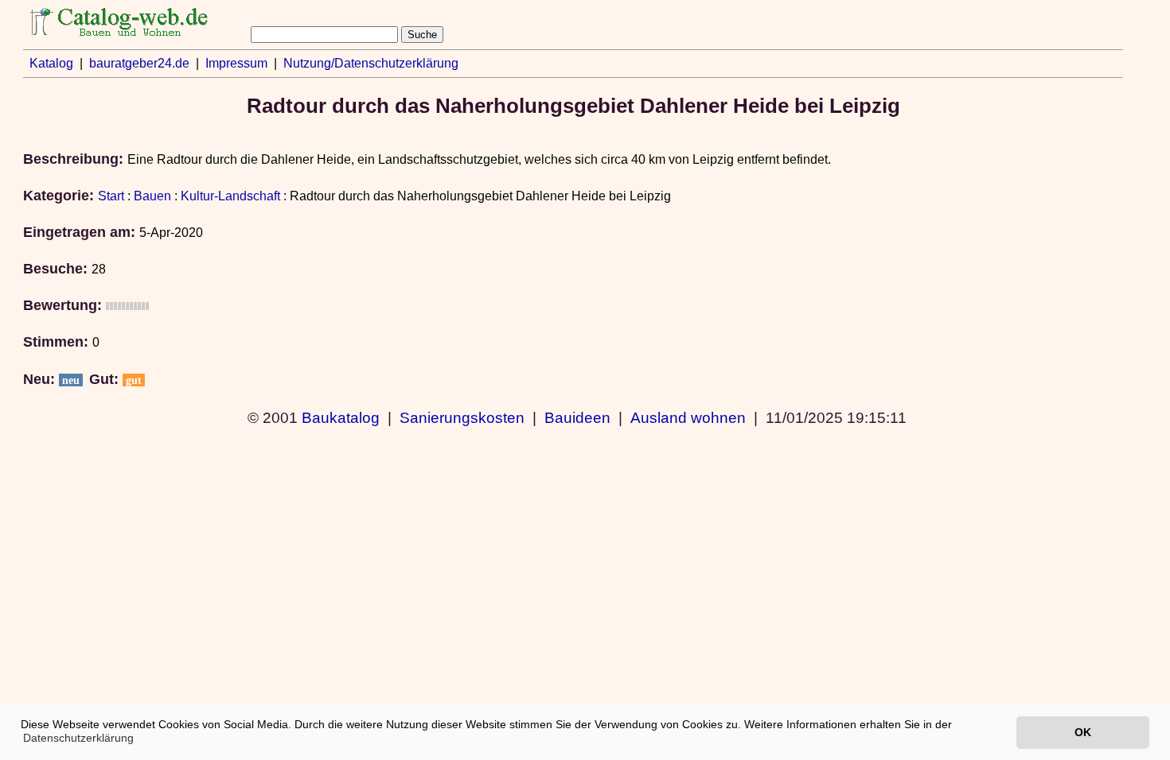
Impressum (236, 63)
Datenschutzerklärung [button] (78, 737)
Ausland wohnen (688, 417)
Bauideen (577, 417)
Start (111, 196)
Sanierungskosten (462, 417)
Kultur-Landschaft (230, 196)
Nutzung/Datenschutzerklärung (370, 63)
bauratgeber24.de (139, 63)
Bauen (152, 196)
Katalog (51, 63)
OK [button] (1082, 732)
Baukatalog (341, 417)
